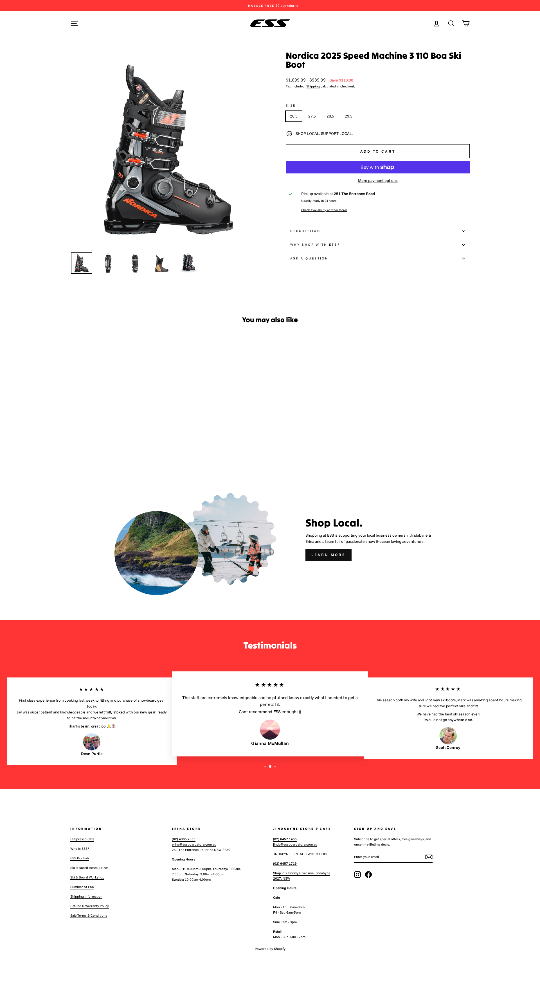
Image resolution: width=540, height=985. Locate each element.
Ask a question (309, 258)
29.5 (348, 116)
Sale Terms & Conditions (88, 915)
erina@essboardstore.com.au (194, 844)
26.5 (294, 116)
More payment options (378, 180)
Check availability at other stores (324, 210)
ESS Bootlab (79, 858)
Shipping (313, 86)
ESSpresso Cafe (82, 839)
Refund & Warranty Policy (89, 906)
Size (291, 105)
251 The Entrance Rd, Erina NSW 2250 (201, 850)
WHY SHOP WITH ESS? (315, 245)
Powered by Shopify (270, 948)
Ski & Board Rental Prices (89, 868)
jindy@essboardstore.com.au (295, 844)
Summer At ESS (82, 887)
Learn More (328, 554)
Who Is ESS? (79, 848)
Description (305, 231)
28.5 (330, 116)
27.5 (312, 116)
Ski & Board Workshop (87, 877)
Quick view (118, 426)
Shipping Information (86, 896)
